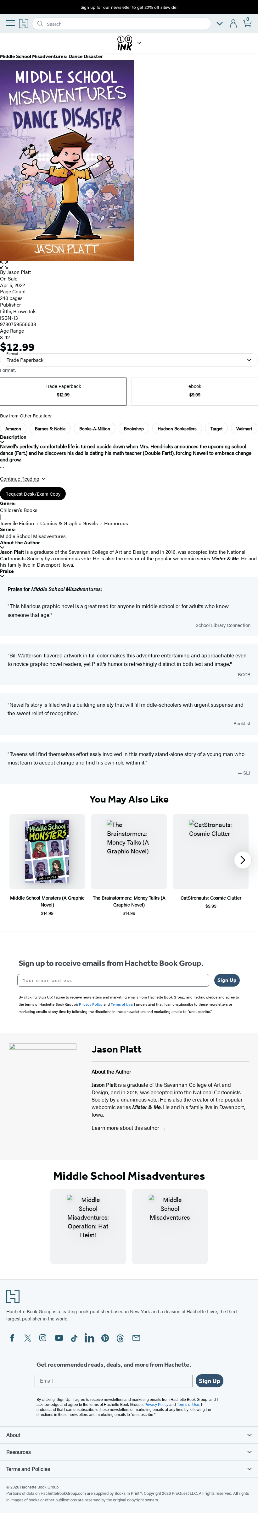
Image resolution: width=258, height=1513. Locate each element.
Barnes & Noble (50, 428)
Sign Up (227, 980)
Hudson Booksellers (177, 428)
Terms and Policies (28, 1468)
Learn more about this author (126, 1127)
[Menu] (10, 23)
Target (216, 428)
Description (13, 437)
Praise (7, 571)
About (13, 1435)
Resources (18, 1452)
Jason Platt (19, 271)
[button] (139, 43)
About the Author (20, 543)
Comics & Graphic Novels (69, 523)
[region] (129, 865)
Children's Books (18, 510)
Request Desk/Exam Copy (32, 493)
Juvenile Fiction (17, 523)
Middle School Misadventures (33, 536)
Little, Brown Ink (18, 311)
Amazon (13, 428)
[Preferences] (219, 23)
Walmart (244, 428)
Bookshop (134, 428)
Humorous (116, 523)
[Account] (233, 23)
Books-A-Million (94, 428)
